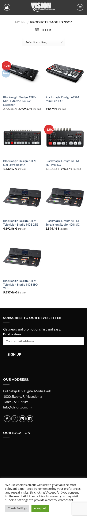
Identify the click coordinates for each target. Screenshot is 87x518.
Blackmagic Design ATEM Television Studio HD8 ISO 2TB (20, 284)
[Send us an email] (22, 418)
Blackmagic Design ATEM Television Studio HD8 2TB (20, 222)
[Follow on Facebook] (7, 418)
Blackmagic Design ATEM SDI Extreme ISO (20, 162)
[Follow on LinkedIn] (29, 418)
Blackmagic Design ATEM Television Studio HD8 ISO (63, 222)
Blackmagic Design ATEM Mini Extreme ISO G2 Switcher (20, 101)
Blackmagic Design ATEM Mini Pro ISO (62, 99)
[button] (7, 7)
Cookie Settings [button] (17, 508)
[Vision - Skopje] (43, 7)
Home (20, 22)
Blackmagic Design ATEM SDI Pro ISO (62, 162)
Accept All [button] (40, 508)
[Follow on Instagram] (14, 418)
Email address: (12, 334)
